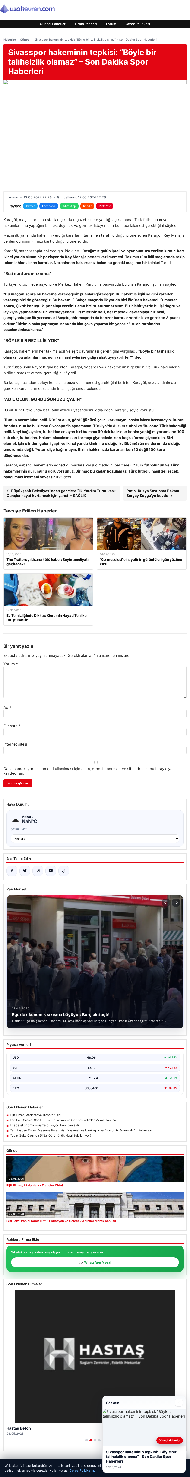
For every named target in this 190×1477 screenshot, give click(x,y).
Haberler (9, 39)
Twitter (30, 206)
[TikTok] (63, 871)
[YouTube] (50, 871)
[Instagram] (37, 871)
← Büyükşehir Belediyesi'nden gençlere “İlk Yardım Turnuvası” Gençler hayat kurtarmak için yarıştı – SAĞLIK (61, 493)
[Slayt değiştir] (86, 1440)
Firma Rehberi (86, 24)
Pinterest (105, 206)
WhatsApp (69, 206)
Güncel (25, 39)
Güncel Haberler (53, 24)
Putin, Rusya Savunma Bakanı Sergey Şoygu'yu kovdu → (153, 493)
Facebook (48, 206)
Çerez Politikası (138, 24)
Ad (7, 707)
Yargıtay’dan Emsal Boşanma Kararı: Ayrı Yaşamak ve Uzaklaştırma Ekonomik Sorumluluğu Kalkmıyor (81, 1130)
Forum (111, 24)
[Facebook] (11, 871)
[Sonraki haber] (176, 903)
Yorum (10, 663)
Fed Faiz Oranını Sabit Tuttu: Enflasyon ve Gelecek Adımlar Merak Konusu (63, 1120)
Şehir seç (19, 829)
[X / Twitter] (24, 871)
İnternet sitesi (15, 744)
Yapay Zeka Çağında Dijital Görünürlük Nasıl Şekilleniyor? (51, 1135)
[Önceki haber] (166, 903)
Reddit (87, 206)
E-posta (11, 726)
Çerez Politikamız (83, 1470)
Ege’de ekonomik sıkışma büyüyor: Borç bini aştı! (45, 1125)
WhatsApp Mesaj (95, 1262)
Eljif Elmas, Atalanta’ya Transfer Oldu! (36, 1115)
